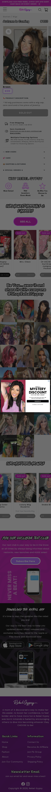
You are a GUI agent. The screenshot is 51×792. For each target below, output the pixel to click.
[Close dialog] (49, 381)
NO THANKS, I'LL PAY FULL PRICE (37, 404)
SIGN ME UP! (38, 401)
